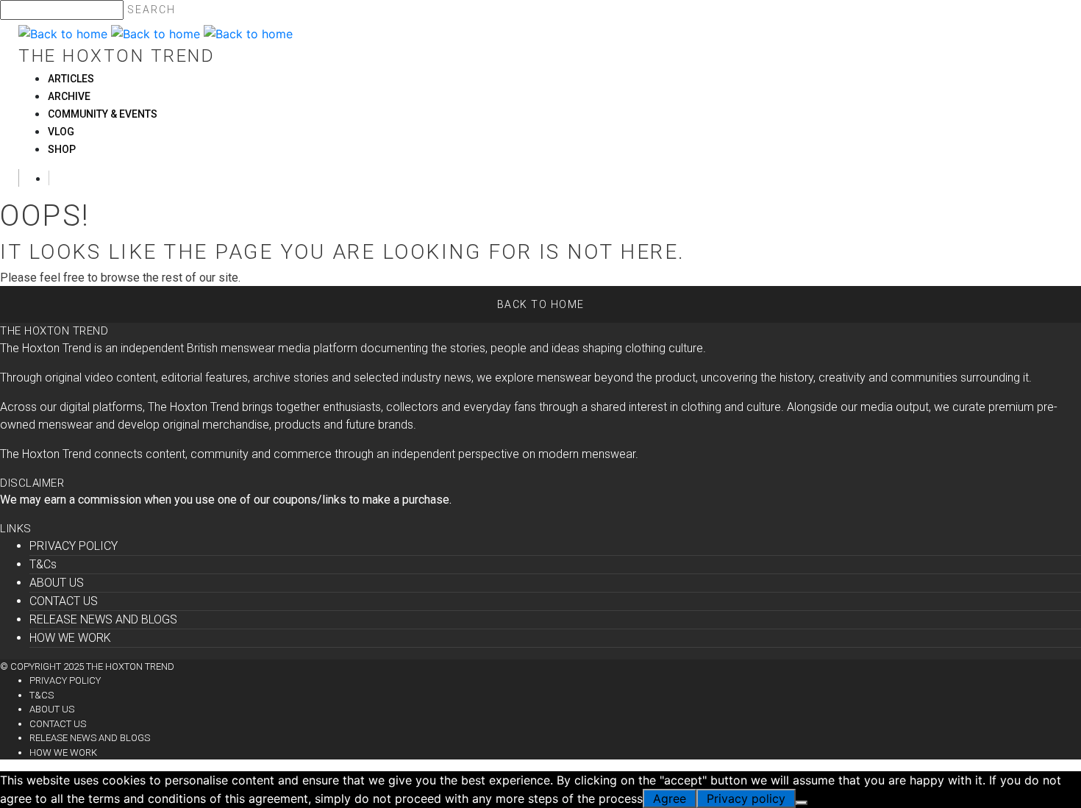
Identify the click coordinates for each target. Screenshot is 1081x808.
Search (151, 9)
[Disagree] (801, 803)
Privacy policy (746, 798)
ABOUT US (56, 583)
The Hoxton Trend (116, 56)
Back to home (541, 304)
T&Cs (43, 564)
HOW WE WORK (70, 638)
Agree (669, 798)
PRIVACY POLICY (73, 546)
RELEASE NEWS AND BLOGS (103, 619)
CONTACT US (63, 601)
